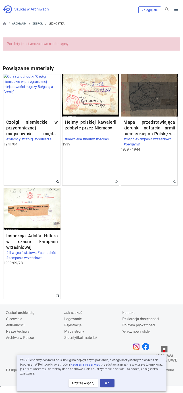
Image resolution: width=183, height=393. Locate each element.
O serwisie (14, 319)
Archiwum (19, 23)
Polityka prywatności (138, 325)
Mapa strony (74, 331)
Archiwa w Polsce (20, 338)
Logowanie (73, 319)
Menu (176, 9)
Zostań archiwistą (20, 313)
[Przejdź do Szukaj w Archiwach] (30, 9)
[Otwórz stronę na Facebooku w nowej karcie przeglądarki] (147, 346)
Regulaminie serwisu (85, 364)
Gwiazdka (57, 181)
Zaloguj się (150, 10)
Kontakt (128, 313)
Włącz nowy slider (136, 331)
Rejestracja (73, 325)
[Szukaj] (167, 9)
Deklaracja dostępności (140, 319)
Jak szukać (73, 313)
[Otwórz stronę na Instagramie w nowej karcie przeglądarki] (137, 346)
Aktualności (15, 325)
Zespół (37, 23)
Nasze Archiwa (17, 331)
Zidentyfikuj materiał (80, 338)
